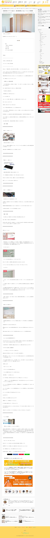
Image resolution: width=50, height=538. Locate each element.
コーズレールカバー (16, 259)
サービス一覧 (39, 2)
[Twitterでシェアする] (9, 454)
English (48, 0)
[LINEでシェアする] (27, 454)
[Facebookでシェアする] (15, 454)
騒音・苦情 (7, 48)
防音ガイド (25, 2)
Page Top (25, 530)
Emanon (33, 535)
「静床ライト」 (5, 130)
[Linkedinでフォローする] (9, 505)
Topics (6, 43)
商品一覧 (35, 2)
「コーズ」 (8, 230)
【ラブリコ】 (11, 350)
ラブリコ (5, 347)
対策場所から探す (20, 2)
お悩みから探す (15, 2)
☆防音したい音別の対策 (8, 45)
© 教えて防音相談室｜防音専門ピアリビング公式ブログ (22, 535)
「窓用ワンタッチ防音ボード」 (7, 426)
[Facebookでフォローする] (8, 505)
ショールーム (30, 2)
